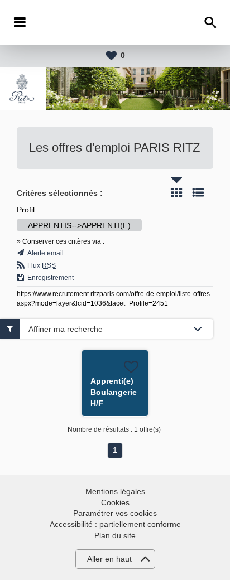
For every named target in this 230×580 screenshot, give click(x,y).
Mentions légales (115, 491)
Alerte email (45, 253)
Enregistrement (50, 278)
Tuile (176, 192)
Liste (198, 192)
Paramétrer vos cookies (115, 513)
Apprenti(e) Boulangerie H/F (113, 392)
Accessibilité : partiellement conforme (115, 524)
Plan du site (115, 535)
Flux (41, 265)
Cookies (115, 502)
